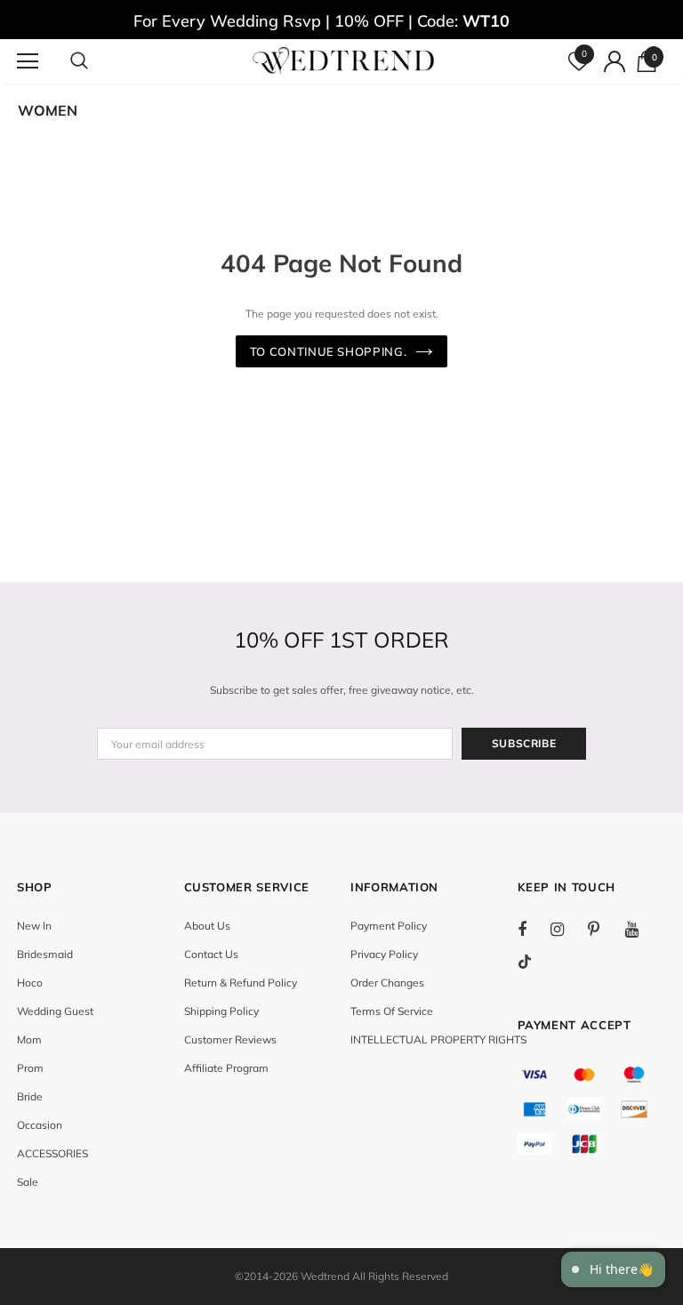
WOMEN (47, 110)
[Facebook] (534, 929)
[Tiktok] (534, 962)
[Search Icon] (97, 61)
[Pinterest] (604, 929)
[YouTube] (641, 929)
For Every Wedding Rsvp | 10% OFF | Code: (321, 21)
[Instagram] (566, 929)
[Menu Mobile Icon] (27, 61)
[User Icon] (614, 61)
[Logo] (344, 60)
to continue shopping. (328, 351)
